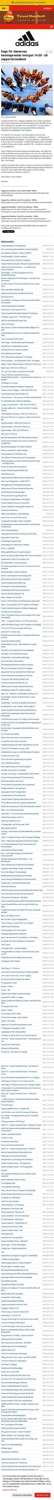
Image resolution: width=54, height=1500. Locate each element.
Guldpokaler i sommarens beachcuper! (15, 883)
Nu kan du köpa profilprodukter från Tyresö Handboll (21, 556)
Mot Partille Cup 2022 (9, 1281)
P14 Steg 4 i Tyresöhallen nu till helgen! (15, 499)
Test (2, 1252)
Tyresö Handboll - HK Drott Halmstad (15, 1216)
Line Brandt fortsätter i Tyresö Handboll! (16, 521)
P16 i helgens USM (8, 1183)
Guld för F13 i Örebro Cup (10, 632)
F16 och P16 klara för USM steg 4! (13, 1361)
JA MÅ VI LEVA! (7, 1138)
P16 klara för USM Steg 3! (10, 1045)
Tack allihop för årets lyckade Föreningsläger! (18, 458)
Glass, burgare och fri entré (11, 597)
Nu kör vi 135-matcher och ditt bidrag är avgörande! (20, 601)
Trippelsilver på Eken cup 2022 (12, 1285)
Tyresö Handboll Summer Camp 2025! (15, 503)
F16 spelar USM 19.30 (9, 1006)
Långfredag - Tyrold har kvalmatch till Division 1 (19, 703)
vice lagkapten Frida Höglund (20, 130)
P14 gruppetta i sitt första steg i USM (15, 824)
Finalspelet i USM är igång (11, 1297)
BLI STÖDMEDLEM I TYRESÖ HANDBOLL (16, 401)
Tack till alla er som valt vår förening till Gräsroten (19, 1112)
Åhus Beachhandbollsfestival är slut (14, 1270)
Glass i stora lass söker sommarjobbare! (16, 738)
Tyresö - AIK (5, 990)
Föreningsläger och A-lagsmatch (13, 246)
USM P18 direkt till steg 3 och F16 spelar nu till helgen (21, 625)
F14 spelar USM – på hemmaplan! (14, 948)
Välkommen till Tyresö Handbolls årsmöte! (17, 293)
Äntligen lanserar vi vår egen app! (13, 788)
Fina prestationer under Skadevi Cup (14, 394)
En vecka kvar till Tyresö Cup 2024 (13, 741)
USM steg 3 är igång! (9, 1364)
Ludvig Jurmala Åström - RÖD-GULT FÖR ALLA (18, 405)
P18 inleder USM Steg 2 (10, 1141)
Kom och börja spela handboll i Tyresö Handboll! (19, 249)
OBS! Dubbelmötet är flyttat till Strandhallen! (17, 865)
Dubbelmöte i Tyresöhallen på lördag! (15, 657)
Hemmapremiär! (7, 1234)
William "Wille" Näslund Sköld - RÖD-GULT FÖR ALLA (21, 364)
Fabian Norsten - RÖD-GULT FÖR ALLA (15, 427)
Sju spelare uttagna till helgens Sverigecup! (17, 387)
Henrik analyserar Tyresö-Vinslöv (13, 1180)
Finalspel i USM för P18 (9, 1308)
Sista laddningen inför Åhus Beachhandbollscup (19, 1274)
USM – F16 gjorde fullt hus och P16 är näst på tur (19, 621)
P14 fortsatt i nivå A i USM (10, 1014)
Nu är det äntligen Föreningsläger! (13, 872)
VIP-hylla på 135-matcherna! (11, 612)
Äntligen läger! (6, 1448)
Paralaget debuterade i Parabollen (13, 934)
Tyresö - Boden (6, 1010)
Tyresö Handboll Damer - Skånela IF (14, 1241)
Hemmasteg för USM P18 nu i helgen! (15, 545)
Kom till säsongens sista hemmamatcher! (16, 1326)
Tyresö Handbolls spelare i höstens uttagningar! (19, 608)
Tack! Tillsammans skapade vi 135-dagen (16, 357)
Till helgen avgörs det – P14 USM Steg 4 (16, 317)
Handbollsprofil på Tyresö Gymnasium (15, 590)
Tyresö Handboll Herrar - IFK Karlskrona (16, 1163)
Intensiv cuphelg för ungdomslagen (14, 450)
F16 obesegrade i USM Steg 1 (12, 1219)
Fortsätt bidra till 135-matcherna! (13, 795)
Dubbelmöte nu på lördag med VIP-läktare (17, 1160)
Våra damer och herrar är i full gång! (14, 897)
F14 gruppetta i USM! (9, 983)
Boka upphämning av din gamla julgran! (16, 552)
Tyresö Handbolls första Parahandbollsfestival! (19, 710)
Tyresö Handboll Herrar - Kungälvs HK (15, 1109)
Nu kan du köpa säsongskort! (12, 661)
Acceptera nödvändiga (22, 1495)
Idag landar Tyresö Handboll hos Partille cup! (18, 672)
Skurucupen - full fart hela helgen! (13, 1245)
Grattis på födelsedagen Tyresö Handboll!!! (17, 1393)
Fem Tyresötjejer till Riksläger (12, 1425)
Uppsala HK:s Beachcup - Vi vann (13, 1459)
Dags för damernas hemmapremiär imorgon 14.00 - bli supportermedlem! (24, 55)
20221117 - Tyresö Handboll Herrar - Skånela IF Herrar (21, 1125)
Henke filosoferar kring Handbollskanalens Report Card (22, 890)
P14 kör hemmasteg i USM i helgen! (14, 1017)
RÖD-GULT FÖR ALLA (9, 434)
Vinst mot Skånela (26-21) (10, 821)
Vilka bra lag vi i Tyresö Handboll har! (15, 1312)
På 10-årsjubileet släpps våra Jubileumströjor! (18, 1390)
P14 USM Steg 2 (7, 1105)
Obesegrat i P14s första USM (12, 1209)
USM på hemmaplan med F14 (12, 817)
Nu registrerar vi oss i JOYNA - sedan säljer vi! (18, 706)
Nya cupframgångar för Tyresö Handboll (16, 447)
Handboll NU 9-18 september (12, 1237)
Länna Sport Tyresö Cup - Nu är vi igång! (16, 976)
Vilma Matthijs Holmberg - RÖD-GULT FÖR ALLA (19, 414)
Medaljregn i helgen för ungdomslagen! (16, 690)
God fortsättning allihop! (10, 763)
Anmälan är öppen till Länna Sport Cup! (15, 1375)
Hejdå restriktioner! (8, 1350)
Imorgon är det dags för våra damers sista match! (19, 1319)
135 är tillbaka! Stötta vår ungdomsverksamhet (18, 803)
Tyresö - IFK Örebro (8, 1021)
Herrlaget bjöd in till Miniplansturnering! (16, 485)
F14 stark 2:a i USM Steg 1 (11, 1198)
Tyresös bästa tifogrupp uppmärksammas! (17, 799)
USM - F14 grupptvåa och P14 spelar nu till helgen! (20, 605)
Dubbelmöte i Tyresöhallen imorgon (14, 346)
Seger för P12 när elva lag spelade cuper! (16, 1025)
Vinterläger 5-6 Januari (9, 383)
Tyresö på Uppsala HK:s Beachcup (14, 1463)
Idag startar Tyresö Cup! (10, 537)
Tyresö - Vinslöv (7, 986)
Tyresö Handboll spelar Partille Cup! (14, 470)
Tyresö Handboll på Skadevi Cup (13, 583)
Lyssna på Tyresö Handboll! (11, 1339)
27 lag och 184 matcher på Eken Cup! (15, 679)
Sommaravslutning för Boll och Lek (14, 683)
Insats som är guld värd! (10, 1372)
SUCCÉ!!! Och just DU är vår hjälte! (13, 770)
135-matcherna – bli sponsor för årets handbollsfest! (21, 397)
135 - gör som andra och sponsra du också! (17, 371)
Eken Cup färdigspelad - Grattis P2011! (15, 481)
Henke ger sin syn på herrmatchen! (14, 1156)
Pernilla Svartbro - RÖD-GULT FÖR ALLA (16, 423)
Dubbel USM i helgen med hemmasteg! (16, 994)
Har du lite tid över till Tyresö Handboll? (16, 579)
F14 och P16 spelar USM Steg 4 (13, 1323)
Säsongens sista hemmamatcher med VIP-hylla (18, 534)
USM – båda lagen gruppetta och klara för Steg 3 (19, 841)
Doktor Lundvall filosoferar (11, 1134)
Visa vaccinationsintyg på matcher (14, 1383)
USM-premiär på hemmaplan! (12, 850)
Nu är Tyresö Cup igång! (10, 734)
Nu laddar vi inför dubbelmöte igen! (14, 654)
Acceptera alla (42, 1495)
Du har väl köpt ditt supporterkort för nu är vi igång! (20, 1077)
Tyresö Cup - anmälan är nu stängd (14, 1052)
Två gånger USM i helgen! (10, 961)
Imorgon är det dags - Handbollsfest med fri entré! (20, 774)
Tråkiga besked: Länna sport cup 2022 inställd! (18, 1357)
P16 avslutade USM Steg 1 (11, 1187)
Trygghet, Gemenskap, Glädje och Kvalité (16, 868)
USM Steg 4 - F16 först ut (10, 968)
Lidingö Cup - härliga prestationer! (14, 1248)
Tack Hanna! (5, 945)
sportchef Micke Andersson (34, 128)
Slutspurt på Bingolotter (10, 1048)
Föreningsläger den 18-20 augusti (13, 930)
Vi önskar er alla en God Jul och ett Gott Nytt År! (19, 1035)
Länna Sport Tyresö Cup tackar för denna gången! (20, 972)
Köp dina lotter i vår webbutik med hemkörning (18, 1379)
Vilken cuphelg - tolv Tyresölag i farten (15, 1435)
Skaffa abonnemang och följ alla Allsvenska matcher (21, 806)
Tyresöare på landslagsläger (12, 1368)
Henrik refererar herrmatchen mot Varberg (16, 1194)
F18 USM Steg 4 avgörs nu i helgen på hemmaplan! (20, 719)
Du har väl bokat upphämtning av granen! (16, 759)
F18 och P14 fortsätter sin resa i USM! (15, 748)
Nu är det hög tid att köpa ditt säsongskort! (17, 894)
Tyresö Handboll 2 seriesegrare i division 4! (17, 507)
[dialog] (27, 1485)
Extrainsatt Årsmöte (8, 886)
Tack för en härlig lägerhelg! (11, 1445)
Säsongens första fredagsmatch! (13, 792)
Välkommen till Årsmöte (10, 927)
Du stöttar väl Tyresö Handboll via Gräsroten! (18, 941)
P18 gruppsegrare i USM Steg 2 (13, 1121)
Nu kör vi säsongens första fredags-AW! (16, 576)
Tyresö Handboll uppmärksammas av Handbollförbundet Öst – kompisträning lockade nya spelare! (21, 377)
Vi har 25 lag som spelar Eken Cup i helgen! (17, 923)
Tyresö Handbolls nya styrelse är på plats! (17, 676)
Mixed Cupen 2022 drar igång (12, 1294)
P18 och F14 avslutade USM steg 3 (14, 1354)
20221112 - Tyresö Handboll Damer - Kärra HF (18, 1149)
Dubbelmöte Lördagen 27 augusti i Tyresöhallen (19, 1256)
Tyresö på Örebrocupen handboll (13, 1428)
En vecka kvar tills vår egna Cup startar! (15, 979)
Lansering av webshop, (10, 1452)
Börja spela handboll (9, 828)
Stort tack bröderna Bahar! (11, 641)
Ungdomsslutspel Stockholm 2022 (14, 1305)
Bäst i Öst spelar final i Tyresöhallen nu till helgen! (19, 937)
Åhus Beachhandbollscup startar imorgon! (17, 665)
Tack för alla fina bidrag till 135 (12, 594)
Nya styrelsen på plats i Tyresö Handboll (16, 253)
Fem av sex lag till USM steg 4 (12, 339)
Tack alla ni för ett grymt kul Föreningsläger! (17, 650)
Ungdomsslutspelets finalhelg (12, 1301)
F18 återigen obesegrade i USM (13, 1028)
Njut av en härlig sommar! (10, 916)
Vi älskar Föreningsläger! (10, 1259)
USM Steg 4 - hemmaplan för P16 (13, 310)
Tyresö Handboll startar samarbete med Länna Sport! (21, 1466)
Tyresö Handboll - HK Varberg (12, 1205)
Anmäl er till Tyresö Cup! (10, 756)
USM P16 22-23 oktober (10, 1201)
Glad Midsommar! (8, 474)
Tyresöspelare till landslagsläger (13, 1415)
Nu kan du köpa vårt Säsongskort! (14, 467)
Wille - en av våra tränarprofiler (12, 810)
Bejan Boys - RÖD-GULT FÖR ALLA (14, 368)
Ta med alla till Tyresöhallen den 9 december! (18, 785)
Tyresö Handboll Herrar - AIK (11, 1230)
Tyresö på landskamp (9, 510)
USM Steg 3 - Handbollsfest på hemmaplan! (17, 342)
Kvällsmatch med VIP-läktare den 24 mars (16, 957)
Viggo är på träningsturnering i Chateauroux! (17, 478)
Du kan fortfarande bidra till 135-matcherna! (17, 777)
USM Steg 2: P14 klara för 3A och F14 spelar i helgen (20, 1085)
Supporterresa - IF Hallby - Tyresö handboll (17, 1335)
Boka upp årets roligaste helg (12, 290)
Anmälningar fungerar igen (11, 541)
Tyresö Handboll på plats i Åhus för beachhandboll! (20, 264)
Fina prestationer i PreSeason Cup (13, 454)
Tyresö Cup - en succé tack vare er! (14, 517)
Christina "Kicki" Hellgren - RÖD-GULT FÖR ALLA (19, 390)
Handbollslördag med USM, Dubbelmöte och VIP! (19, 745)
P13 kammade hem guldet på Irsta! (14, 496)
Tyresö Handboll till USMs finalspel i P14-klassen (19, 313)
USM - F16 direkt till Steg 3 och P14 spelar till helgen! (20, 837)
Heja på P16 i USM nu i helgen (12, 997)
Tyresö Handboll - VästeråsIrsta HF (14, 1223)
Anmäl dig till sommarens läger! (13, 492)
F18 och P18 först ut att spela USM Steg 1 (16, 628)
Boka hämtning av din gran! (11, 353)
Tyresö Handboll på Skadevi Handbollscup (17, 1397)
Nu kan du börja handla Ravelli (12, 1145)
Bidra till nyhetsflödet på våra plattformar (16, 1152)
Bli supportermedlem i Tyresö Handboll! (16, 1432)
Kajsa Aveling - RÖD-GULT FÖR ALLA (15, 430)
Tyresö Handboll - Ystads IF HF (12, 1212)
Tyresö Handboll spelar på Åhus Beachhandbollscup (21, 901)
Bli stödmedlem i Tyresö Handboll (14, 257)
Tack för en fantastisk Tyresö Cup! (14, 321)
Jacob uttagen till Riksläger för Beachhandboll (18, 879)
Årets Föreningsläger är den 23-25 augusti (17, 668)
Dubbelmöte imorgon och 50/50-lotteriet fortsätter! (20, 752)
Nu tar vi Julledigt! (7, 548)
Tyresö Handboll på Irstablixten (13, 306)
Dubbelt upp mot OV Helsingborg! (14, 1346)
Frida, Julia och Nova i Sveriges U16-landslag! (18, 1190)
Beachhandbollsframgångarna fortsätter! (16, 876)
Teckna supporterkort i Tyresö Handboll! (16, 1263)
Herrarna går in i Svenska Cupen (13, 1266)
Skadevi (4, 1170)
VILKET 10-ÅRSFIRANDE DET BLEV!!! (14, 1386)
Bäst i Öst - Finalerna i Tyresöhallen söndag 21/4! (19, 694)
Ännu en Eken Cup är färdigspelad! (14, 919)
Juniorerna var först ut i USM (11, 1227)
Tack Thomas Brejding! (9, 530)
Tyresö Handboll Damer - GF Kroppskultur (17, 1167)
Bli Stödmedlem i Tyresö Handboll (14, 563)
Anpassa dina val (10, 1490)
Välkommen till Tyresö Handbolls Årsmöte (17, 686)
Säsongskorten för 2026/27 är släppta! (15, 260)
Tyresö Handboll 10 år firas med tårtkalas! (16, 1401)
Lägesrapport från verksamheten (13, 1032)
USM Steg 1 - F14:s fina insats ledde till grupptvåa (19, 814)
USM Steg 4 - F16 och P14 (10, 1315)
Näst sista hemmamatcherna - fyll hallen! (16, 1343)
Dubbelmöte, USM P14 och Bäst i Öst (15, 559)
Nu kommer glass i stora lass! (12, 781)
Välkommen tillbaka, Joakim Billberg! (15, 514)
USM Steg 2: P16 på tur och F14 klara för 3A (17, 1081)
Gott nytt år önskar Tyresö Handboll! (14, 350)
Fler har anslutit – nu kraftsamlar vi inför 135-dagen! (20, 361)
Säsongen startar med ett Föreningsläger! (16, 1277)
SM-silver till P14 (7, 297)
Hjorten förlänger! (7, 324)
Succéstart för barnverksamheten (13, 586)
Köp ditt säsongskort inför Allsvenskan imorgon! (19, 438)
